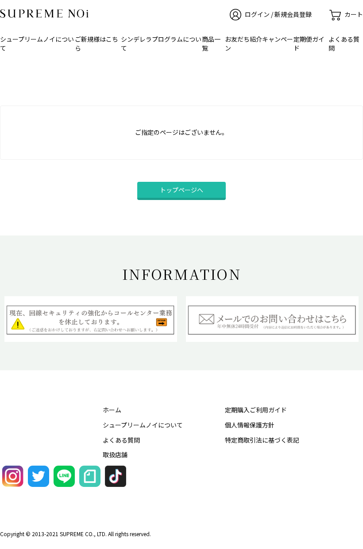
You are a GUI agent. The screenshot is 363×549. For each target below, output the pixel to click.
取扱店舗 (115, 454)
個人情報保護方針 (249, 424)
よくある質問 (343, 43)
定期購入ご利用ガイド (256, 409)
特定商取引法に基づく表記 (262, 439)
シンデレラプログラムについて (161, 43)
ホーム (112, 409)
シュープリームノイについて (37, 43)
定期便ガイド (308, 43)
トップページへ (181, 189)
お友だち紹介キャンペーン (259, 43)
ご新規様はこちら (96, 43)
